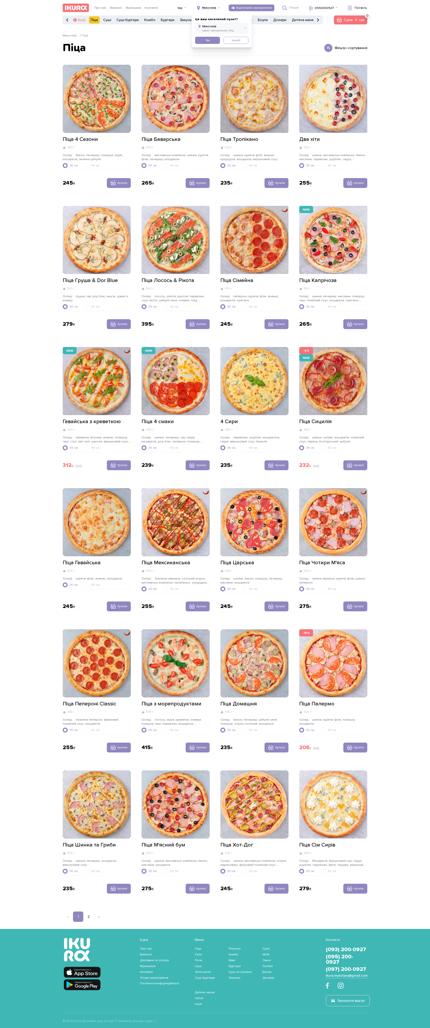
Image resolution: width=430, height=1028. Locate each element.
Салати (267, 966)
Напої (199, 998)
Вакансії (116, 7)
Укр (180, 8)
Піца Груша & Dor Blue (90, 280)
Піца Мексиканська (166, 562)
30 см (73, 165)
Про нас (100, 7)
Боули (263, 20)
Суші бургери (127, 20)
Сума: (350, 20)
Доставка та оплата (154, 960)
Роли (198, 960)
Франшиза (133, 7)
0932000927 (324, 8)
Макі (232, 960)
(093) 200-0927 (346, 949)
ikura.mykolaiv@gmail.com (347, 975)
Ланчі (266, 960)
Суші (107, 20)
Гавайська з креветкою (92, 421)
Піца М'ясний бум (163, 845)
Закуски (186, 20)
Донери (279, 20)
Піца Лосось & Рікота (168, 280)
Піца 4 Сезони (80, 139)
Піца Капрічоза (318, 280)
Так (207, 40)
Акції (81, 20)
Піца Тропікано (239, 139)
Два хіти (309, 139)
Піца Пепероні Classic (89, 704)
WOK (265, 954)
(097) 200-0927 (346, 969)
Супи (266, 948)
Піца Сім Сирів (317, 845)
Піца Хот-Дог (236, 845)
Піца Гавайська (82, 562)
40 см (95, 165)
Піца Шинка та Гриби (89, 845)
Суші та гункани (240, 972)
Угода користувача (154, 977)
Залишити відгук (351, 1000)
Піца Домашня (238, 704)
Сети (198, 954)
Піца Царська (237, 562)
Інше (198, 1004)
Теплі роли (203, 972)
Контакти (151, 7)
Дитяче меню (303, 20)
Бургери (167, 20)
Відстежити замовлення (254, 7)
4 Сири (229, 421)
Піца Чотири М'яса (322, 562)
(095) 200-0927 (339, 959)
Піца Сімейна (236, 280)
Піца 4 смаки (158, 421)
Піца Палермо (316, 704)
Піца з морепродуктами (171, 704)
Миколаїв (70, 35)
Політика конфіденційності (159, 983)
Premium (235, 948)
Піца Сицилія (315, 421)
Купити (122, 183)
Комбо (149, 20)
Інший (236, 40)
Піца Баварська (161, 139)
